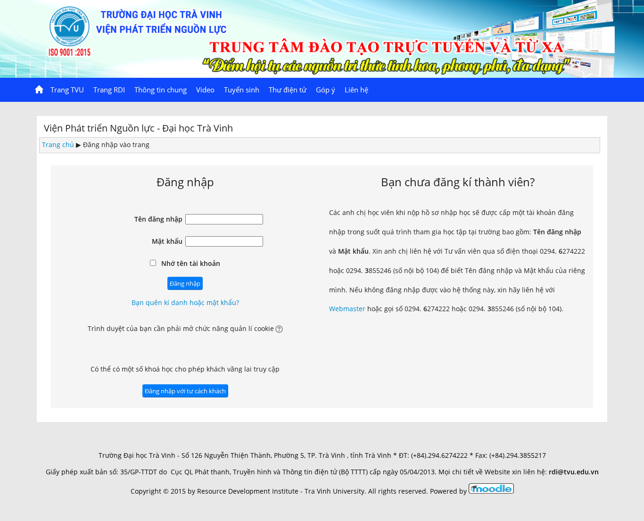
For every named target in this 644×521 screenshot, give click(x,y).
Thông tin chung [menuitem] (160, 89)
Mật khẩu (167, 241)
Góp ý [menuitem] (325, 89)
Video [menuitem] (205, 89)
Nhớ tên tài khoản (190, 263)
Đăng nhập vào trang (116, 144)
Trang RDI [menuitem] (109, 89)
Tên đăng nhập (158, 219)
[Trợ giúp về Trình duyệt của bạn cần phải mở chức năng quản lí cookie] (278, 328)
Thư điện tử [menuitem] (287, 89)
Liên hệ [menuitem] (356, 89)
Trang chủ (58, 144)
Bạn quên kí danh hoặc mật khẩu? (185, 302)
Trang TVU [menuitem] (67, 89)
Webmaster (347, 308)
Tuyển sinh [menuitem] (241, 89)
